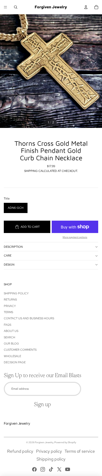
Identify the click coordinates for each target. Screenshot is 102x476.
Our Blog (11, 343)
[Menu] (5, 7)
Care (7, 255)
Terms (8, 312)
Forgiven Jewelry (44, 442)
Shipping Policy (16, 293)
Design (9, 265)
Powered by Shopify (65, 442)
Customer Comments (20, 350)
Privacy (10, 306)
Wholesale (12, 356)
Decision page (15, 362)
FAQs (7, 325)
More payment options (75, 237)
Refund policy (20, 451)
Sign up (42, 405)
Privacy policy (49, 451)
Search (9, 337)
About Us (11, 331)
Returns (10, 299)
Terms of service (80, 451)
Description (13, 247)
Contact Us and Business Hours (29, 318)
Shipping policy (51, 459)
